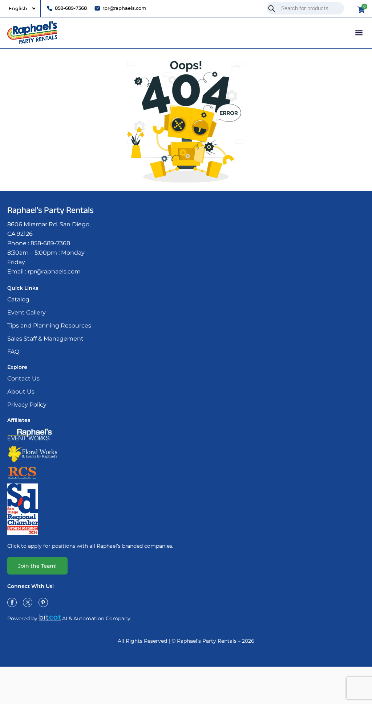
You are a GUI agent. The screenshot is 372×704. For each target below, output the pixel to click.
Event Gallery (26, 312)
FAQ (13, 351)
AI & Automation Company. (97, 618)
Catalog (18, 299)
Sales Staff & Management (45, 338)
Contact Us (23, 378)
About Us (21, 391)
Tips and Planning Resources (49, 325)
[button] (359, 32)
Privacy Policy (26, 404)
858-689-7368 (50, 243)
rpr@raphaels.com (54, 271)
